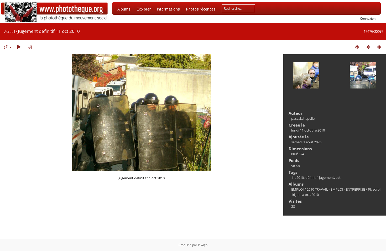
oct (338, 177)
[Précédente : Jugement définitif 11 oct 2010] (368, 47)
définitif (311, 177)
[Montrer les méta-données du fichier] (29, 47)
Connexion (367, 18)
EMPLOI (297, 189)
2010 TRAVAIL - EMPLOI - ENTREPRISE (336, 189)
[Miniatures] (357, 47)
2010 (300, 177)
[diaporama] (18, 47)
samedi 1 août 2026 (306, 142)
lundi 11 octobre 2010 (308, 130)
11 (293, 177)
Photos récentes (201, 9)
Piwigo (202, 245)
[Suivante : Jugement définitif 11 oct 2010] (379, 47)
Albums (124, 9)
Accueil (9, 31)
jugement (326, 177)
